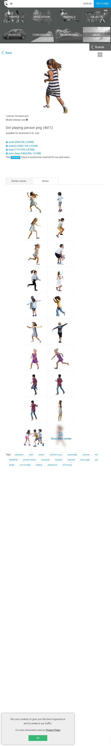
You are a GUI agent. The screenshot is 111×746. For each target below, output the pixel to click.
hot (96, 455)
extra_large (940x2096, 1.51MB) (24, 153)
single (11, 465)
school (41, 455)
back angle (85, 460)
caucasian (45, 460)
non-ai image (25, 465)
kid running (67, 465)
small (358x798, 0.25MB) (21, 142)
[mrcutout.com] (4, 4)
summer (86, 455)
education (19, 455)
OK (37, 738)
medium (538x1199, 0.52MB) (23, 145)
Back (8, 53)
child (31, 455)
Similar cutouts (18, 181)
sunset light (72, 455)
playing (39, 465)
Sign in (87, 3)
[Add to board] (100, 54)
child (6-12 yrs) (56, 455)
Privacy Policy (53, 730)
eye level (71, 460)
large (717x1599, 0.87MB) (21, 149)
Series (45, 181)
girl (96, 460)
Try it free (102, 3)
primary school (29, 460)
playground (52, 465)
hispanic (58, 460)
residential (13, 460)
